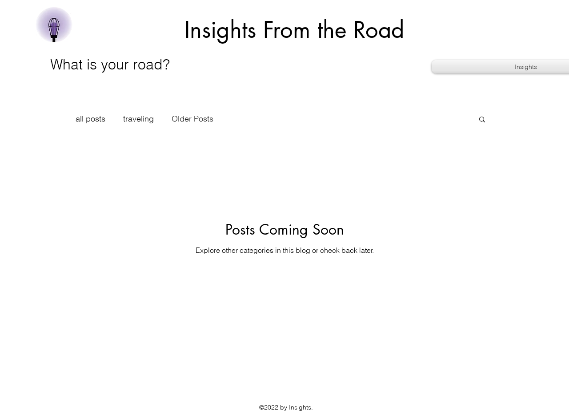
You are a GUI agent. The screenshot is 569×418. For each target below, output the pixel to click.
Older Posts (192, 119)
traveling (138, 119)
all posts (90, 119)
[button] (482, 120)
